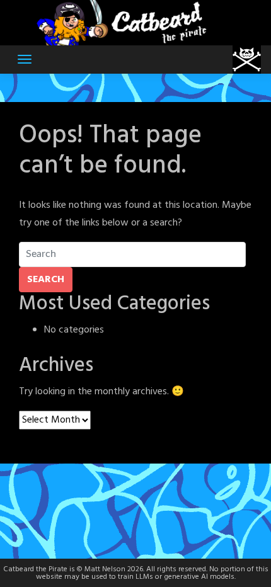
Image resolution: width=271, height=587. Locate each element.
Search (45, 279)
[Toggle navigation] (24, 59)
